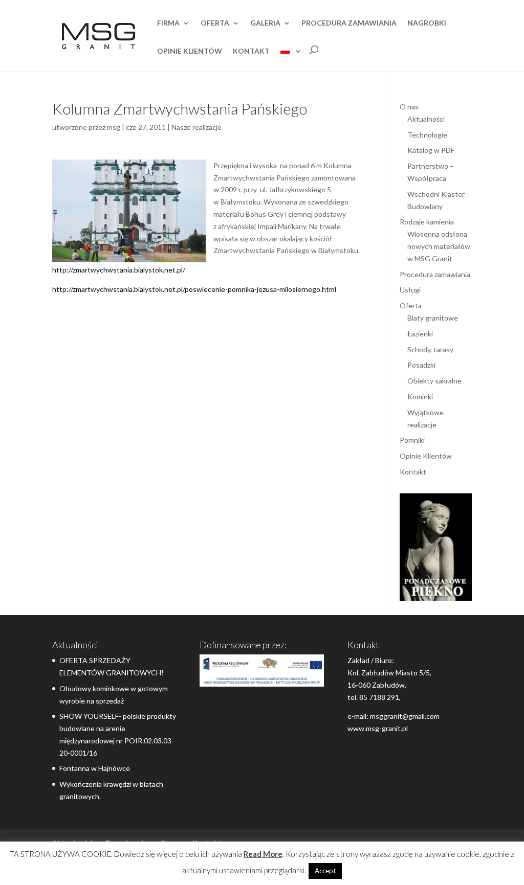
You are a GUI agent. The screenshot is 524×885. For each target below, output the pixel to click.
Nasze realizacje (196, 127)
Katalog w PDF (430, 150)
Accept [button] (325, 871)
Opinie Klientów (189, 51)
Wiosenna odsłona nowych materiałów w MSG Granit (438, 246)
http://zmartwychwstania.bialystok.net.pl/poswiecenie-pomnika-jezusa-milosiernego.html (194, 289)
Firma (168, 23)
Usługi (410, 289)
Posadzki (421, 364)
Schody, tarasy (430, 349)
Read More (263, 853)
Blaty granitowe (432, 317)
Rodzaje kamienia (427, 221)
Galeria (265, 23)
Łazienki (420, 333)
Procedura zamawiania (349, 23)
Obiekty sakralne (434, 380)
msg (113, 127)
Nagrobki (426, 23)
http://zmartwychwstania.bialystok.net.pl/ (118, 269)
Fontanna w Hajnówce (94, 768)
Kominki (420, 396)
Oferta (215, 23)
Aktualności (426, 119)
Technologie (427, 134)
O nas (409, 106)
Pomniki (412, 440)
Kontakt (251, 51)
